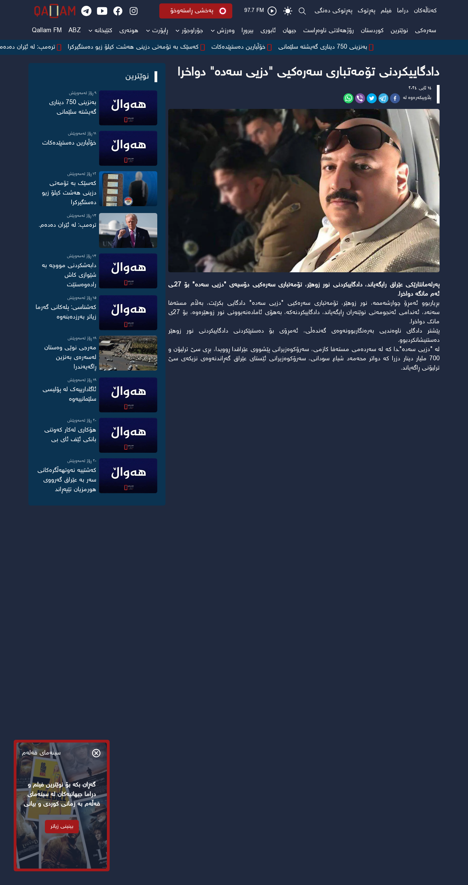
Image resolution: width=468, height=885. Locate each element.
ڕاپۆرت (160, 30)
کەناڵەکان (425, 11)
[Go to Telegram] (85, 11)
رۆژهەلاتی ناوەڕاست (328, 30)
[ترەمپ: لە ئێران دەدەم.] (128, 230)
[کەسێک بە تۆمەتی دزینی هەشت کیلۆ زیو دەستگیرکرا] (128, 188)
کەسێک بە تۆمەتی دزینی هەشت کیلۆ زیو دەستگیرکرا (158, 47)
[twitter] (372, 98)
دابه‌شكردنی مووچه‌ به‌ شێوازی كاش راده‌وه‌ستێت (69, 275)
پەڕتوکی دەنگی (333, 11)
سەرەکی (425, 30)
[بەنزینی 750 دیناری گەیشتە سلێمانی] (128, 107)
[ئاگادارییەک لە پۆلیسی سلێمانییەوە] (128, 394)
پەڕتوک (366, 11)
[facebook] (395, 98)
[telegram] (383, 98)
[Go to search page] (302, 11)
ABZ (75, 30)
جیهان (289, 30)
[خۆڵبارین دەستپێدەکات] (128, 148)
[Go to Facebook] (133, 11)
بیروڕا (248, 30)
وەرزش (226, 30)
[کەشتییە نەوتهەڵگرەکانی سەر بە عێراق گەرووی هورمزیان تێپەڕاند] (128, 475)
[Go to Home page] (55, 11)
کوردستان (372, 30)
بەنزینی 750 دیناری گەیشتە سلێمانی (348, 47)
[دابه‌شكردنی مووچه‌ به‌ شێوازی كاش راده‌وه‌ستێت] (128, 270)
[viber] (360, 98)
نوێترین (399, 30)
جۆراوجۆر (192, 30)
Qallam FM (47, 30)
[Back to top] (445, 862)
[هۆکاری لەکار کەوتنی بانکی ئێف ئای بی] (128, 435)
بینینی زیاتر (61, 827)
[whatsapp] (348, 98)
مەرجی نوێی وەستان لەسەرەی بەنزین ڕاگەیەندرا (70, 358)
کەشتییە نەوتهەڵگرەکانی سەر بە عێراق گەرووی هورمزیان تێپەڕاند (66, 480)
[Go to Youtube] (102, 11)
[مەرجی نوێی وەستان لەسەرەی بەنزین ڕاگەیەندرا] (128, 353)
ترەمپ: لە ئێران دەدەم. (52, 47)
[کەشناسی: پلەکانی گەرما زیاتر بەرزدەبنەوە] (128, 312)
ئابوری (268, 30)
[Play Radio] (272, 10)
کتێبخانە (103, 30)
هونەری (128, 30)
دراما (402, 11)
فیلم (386, 11)
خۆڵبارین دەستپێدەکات (264, 47)
